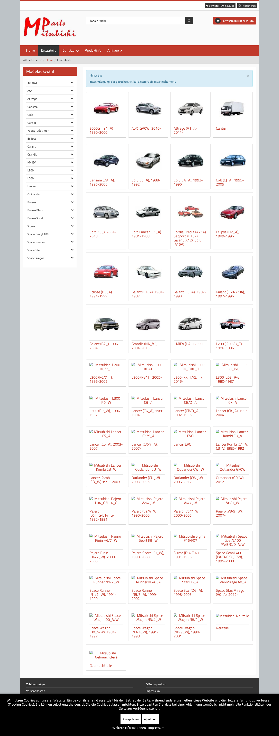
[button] (220, 5)
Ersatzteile (48, 50)
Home (30, 50)
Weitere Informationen (129, 727)
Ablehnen (150, 719)
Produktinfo (93, 50)
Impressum (153, 691)
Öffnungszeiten (156, 684)
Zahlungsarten (35, 684)
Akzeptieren (131, 719)
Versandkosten (35, 691)
